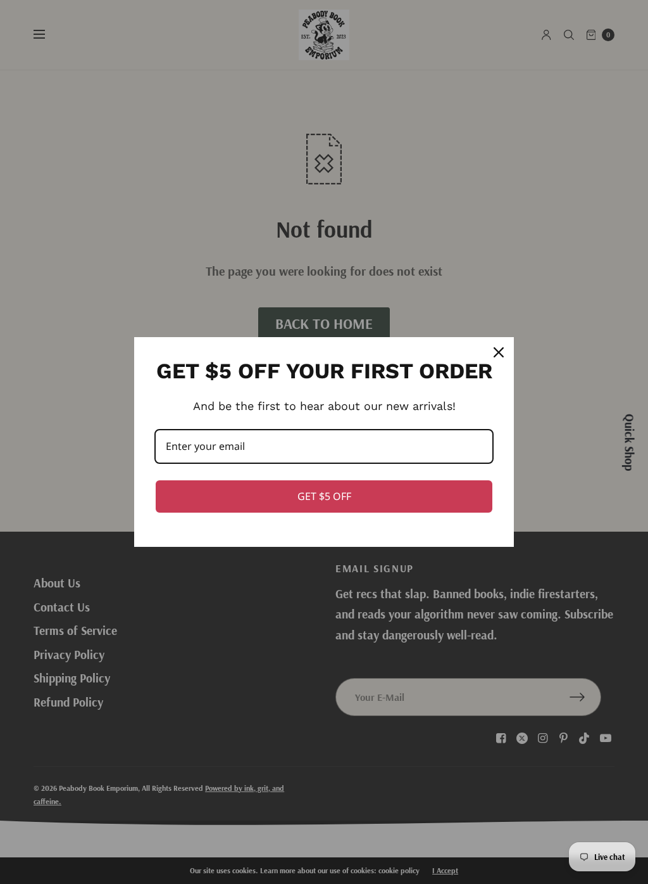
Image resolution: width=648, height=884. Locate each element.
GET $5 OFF (324, 496)
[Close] (498, 352)
